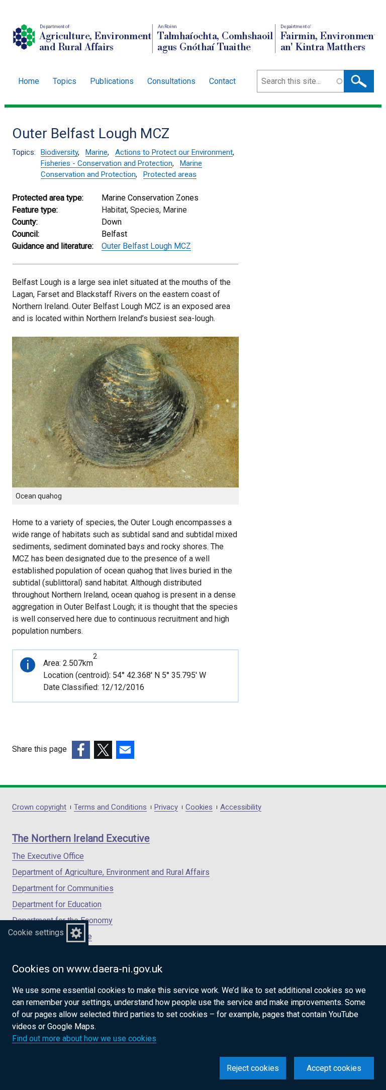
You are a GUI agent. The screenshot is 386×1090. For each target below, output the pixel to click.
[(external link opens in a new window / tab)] (81, 750)
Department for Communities (63, 888)
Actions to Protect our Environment (174, 152)
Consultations (171, 81)
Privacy (166, 807)
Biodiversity (59, 152)
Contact (222, 81)
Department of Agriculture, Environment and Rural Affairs (111, 872)
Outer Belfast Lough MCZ (146, 246)
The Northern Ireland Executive (81, 838)
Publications (112, 81)
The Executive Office (48, 856)
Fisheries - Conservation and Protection (106, 163)
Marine (96, 152)
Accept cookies (334, 1068)
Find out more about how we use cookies (84, 1038)
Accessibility (240, 807)
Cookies (199, 807)
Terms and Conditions (110, 807)
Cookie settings (36, 932)
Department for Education (57, 904)
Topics (64, 81)
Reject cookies (253, 1068)
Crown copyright (39, 807)
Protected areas (170, 174)
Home (28, 81)
